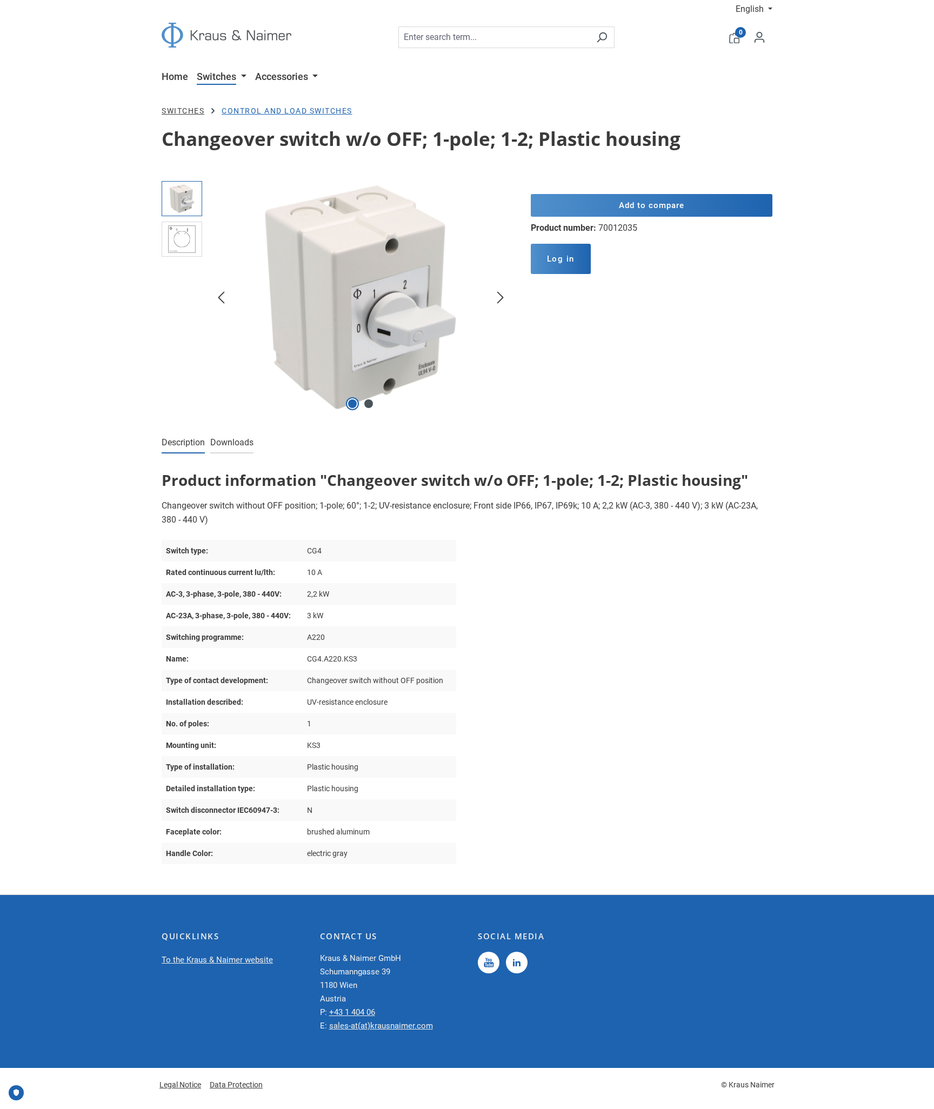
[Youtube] (488, 962)
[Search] (602, 37)
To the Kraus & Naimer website (217, 960)
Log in (561, 259)
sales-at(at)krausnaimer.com (381, 1026)
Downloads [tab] (231, 442)
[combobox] (494, 37)
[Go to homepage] (226, 35)
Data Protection (236, 1084)
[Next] (500, 297)
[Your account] (759, 37)
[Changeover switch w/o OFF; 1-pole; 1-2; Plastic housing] (360, 297)
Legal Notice (180, 1084)
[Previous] (221, 297)
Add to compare (651, 205)
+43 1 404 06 (352, 1012)
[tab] (183, 443)
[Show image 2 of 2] (368, 403)
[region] (335, 297)
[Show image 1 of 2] (352, 403)
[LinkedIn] (517, 962)
